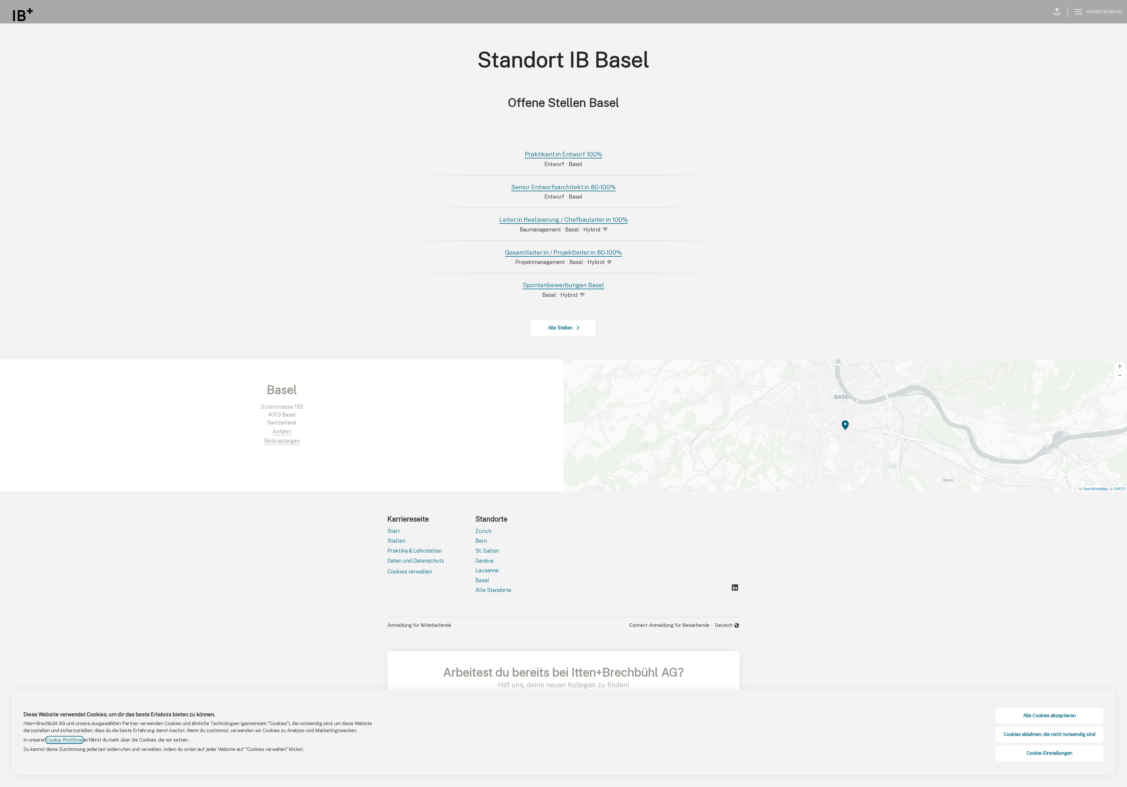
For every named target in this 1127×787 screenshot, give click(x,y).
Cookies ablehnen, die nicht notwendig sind (1049, 734)
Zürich (483, 531)
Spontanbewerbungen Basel (563, 285)
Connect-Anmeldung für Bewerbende (669, 625)
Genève (484, 561)
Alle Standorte (493, 590)
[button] (1057, 12)
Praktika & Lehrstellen (414, 551)
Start (393, 531)
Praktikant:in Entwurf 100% (563, 154)
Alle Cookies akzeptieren (1049, 715)
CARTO (1119, 488)
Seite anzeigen (282, 441)
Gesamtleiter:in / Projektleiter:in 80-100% (563, 252)
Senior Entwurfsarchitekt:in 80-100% (563, 187)
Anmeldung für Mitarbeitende (419, 625)
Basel (482, 580)
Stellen (396, 541)
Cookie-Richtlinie (64, 740)
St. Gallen (487, 551)
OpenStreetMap (1095, 488)
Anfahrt (281, 432)
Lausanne (487, 570)
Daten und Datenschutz (415, 561)
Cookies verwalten (409, 571)
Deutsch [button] (727, 625)
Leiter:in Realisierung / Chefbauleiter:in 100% (563, 219)
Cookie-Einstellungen (1049, 753)
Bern (481, 541)
